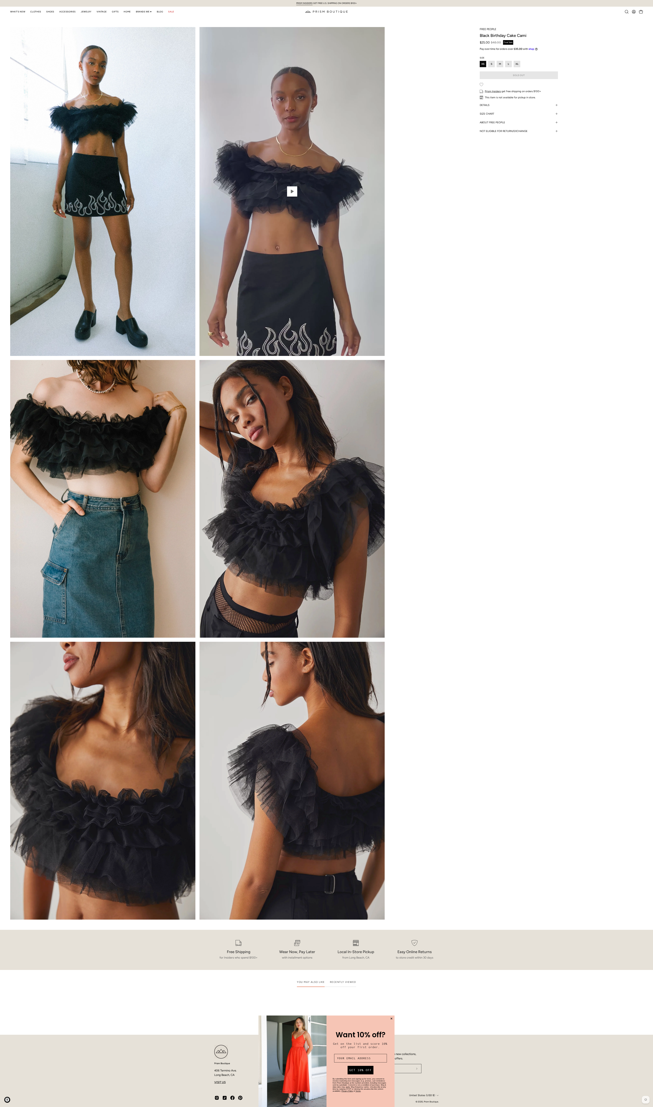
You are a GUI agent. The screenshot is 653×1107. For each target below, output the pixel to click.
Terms (358, 1091)
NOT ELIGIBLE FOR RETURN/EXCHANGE (504, 131)
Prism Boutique (222, 1063)
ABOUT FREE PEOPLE (492, 122)
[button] (18, 12)
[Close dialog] (391, 1018)
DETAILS (484, 105)
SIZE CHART (487, 113)
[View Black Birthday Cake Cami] (292, 191)
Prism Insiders (493, 91)
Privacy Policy (347, 1091)
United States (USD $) (422, 1095)
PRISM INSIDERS (304, 3)
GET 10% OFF (360, 1070)
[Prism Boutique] (326, 12)
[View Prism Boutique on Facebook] (232, 1097)
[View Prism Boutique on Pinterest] (240, 1097)
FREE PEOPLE (488, 29)
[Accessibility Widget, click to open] (7, 1100)
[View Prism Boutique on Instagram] (216, 1097)
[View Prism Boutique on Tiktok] (224, 1097)
